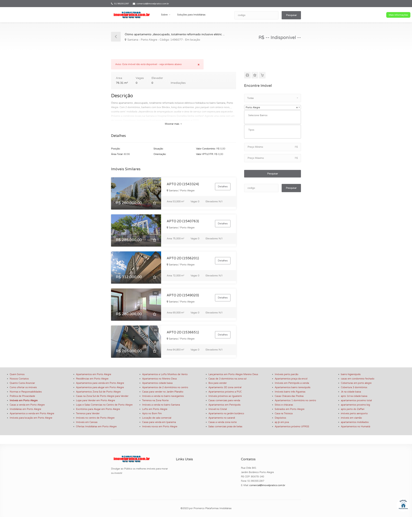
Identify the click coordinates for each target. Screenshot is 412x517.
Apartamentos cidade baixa (157, 383)
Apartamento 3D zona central (224, 387)
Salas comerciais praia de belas (225, 426)
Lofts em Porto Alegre (154, 409)
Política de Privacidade (22, 396)
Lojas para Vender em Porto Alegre (95, 400)
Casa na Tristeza (284, 413)
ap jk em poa (282, 422)
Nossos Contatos (19, 378)
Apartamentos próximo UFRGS (292, 426)
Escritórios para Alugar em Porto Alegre (98, 409)
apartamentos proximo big (355, 404)
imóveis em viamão (351, 417)
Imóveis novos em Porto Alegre (159, 426)
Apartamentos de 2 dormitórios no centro (165, 387)
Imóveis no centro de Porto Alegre (95, 417)
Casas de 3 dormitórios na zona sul (227, 378)
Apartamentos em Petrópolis (224, 404)
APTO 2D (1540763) (183, 221)
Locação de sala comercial (156, 417)
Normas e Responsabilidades (26, 391)
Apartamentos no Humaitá (355, 426)
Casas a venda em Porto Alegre (27, 404)
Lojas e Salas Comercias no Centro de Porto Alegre (104, 404)
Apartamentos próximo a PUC (225, 391)
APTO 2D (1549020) (183, 295)
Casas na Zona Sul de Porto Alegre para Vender (102, 396)
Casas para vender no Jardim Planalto (162, 391)
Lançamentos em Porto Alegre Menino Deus (233, 374)
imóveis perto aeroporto (354, 413)
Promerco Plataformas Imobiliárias (212, 508)
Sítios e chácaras (284, 404)
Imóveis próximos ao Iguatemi (225, 396)
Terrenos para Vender (88, 413)
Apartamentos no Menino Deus (159, 378)
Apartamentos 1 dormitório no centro (295, 400)
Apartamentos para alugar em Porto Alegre (100, 387)
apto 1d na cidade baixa (354, 396)
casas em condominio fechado (357, 378)
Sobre (164, 14)
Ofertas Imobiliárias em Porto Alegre (96, 426)
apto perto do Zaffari (352, 409)
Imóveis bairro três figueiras (290, 391)
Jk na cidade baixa (351, 391)
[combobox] (272, 107)
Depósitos (280, 417)
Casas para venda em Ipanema (159, 422)
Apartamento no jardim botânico (226, 413)
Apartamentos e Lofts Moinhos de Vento (165, 374)
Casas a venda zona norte (222, 422)
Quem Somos (17, 374)
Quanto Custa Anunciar (22, 383)
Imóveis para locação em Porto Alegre (31, 417)
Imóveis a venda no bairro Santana (161, 404)
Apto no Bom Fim (152, 413)
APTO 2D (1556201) (183, 258)
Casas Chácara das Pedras (289, 396)
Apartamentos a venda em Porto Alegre (32, 413)
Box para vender (217, 383)
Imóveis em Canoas (87, 422)
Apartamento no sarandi (221, 417)
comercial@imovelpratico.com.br (152, 3)
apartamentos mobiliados (355, 422)
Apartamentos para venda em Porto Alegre (100, 383)
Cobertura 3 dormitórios (354, 387)
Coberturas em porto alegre (356, 383)
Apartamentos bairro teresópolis (292, 387)
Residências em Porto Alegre (92, 378)
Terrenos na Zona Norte (155, 400)
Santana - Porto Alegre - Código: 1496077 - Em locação (163, 39)
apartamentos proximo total (356, 400)
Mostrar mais (172, 123)
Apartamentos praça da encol (291, 378)
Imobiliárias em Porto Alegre (25, 409)
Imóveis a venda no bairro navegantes (163, 396)
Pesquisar (291, 15)
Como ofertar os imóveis (23, 387)
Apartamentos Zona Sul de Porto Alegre (98, 391)
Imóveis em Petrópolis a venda (292, 383)
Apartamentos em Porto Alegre (93, 374)
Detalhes (223, 186)
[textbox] (273, 115)
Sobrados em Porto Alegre (289, 409)
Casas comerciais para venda (224, 400)
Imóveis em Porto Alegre (24, 400)
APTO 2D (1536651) (183, 332)
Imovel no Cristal (217, 409)
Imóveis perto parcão (286, 374)
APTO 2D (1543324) (183, 184)
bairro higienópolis (351, 374)
